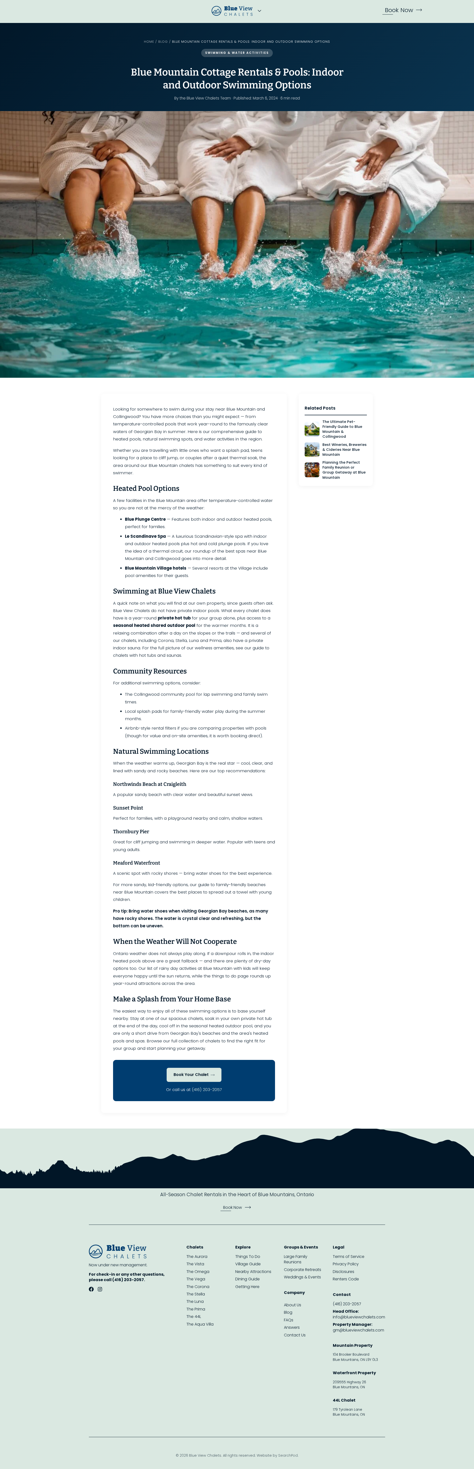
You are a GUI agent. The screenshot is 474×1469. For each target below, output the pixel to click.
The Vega (195, 1279)
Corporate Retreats (302, 1269)
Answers (292, 1327)
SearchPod (288, 1455)
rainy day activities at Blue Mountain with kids (205, 968)
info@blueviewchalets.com (359, 1314)
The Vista (195, 1264)
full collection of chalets (195, 1041)
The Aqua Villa (200, 1324)
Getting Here (247, 1287)
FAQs (288, 1320)
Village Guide (248, 1264)
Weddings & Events (302, 1277)
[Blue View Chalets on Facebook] (91, 1290)
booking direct (245, 736)
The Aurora (196, 1256)
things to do (224, 976)
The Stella (195, 1294)
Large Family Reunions (295, 1259)
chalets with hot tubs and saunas (147, 655)
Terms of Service (348, 1256)
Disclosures (343, 1271)
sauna (134, 648)
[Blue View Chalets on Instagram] (100, 1290)
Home (149, 42)
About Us (292, 1305)
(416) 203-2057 (207, 1089)
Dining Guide (247, 1279)
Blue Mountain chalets (171, 465)
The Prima (195, 1309)
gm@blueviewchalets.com (358, 1327)
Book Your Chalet (191, 1074)
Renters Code (346, 1279)
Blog (163, 42)
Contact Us (295, 1335)
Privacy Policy (346, 1264)
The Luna (195, 1301)
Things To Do (247, 1256)
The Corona (197, 1287)
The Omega (197, 1271)
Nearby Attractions (253, 1271)
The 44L (193, 1316)
